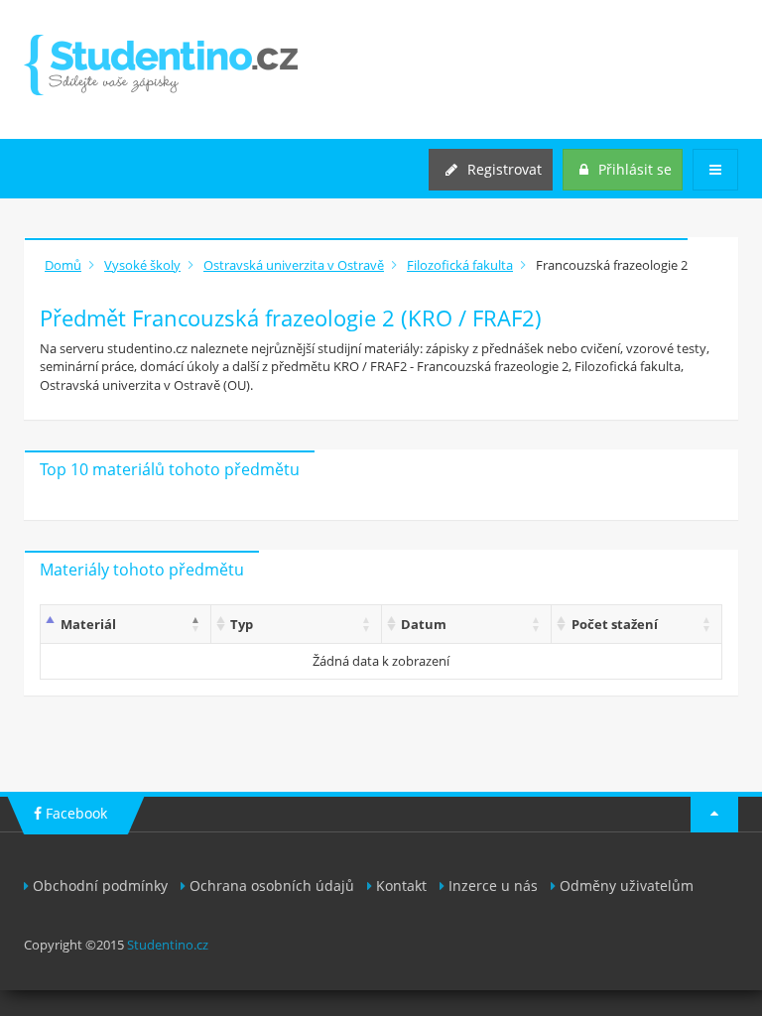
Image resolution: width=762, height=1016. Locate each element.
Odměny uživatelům (627, 885)
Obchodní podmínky (100, 885)
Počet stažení (615, 624)
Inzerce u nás (493, 885)
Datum (423, 624)
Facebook (74, 813)
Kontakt (401, 885)
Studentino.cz (167, 944)
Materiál (88, 624)
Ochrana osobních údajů (272, 885)
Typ (241, 624)
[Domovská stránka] (161, 65)
